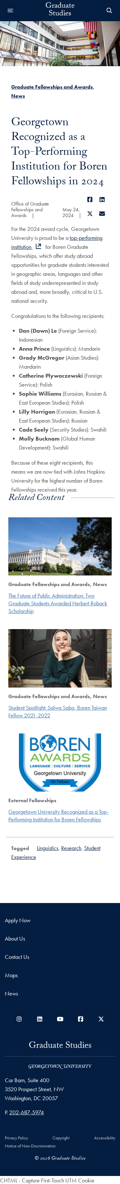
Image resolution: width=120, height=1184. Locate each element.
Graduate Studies (60, 10)
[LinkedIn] (102, 199)
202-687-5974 (26, 1112)
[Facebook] (90, 199)
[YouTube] (60, 1019)
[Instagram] (19, 1019)
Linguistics (47, 848)
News (18, 95)
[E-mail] (102, 213)
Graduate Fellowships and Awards (52, 86)
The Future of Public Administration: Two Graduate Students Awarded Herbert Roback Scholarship (57, 603)
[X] (90, 213)
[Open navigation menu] (10, 10)
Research (71, 848)
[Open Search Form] (109, 10)
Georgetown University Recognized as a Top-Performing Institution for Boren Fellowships (58, 815)
